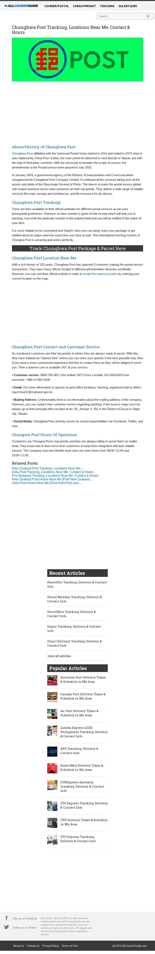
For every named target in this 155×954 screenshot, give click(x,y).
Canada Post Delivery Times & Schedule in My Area (83, 696)
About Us (18, 946)
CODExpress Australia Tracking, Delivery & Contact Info (82, 786)
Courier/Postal (56, 6)
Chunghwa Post (22, 153)
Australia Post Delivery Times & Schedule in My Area (83, 679)
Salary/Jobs (127, 6)
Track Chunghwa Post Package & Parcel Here (77, 248)
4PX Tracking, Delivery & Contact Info (79, 751)
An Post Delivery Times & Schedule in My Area (79, 713)
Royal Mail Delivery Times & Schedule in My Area (81, 767)
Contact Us (33, 946)
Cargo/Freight (84, 6)
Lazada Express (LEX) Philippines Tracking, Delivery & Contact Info (84, 732)
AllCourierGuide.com (134, 946)
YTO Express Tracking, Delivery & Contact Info (78, 839)
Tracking (107, 6)
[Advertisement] (77, 112)
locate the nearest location (100, 274)
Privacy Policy (50, 946)
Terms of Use (70, 946)
